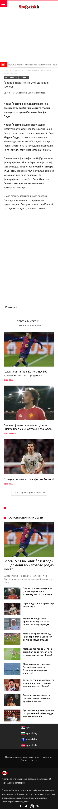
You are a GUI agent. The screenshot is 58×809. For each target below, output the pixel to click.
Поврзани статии (28, 321)
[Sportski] (29, 3)
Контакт (24, 760)
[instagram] (31, 806)
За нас (34, 760)
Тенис (24, 77)
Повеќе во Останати (28, 325)
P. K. (8, 93)
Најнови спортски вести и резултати (22, 757)
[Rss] (37, 806)
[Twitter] (26, 806)
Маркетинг (48, 757)
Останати (16, 70)
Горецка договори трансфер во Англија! (29, 479)
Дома (6, 70)
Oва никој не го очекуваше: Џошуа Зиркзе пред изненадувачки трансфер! (28, 427)
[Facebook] (20, 806)
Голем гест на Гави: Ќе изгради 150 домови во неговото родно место (26, 373)
